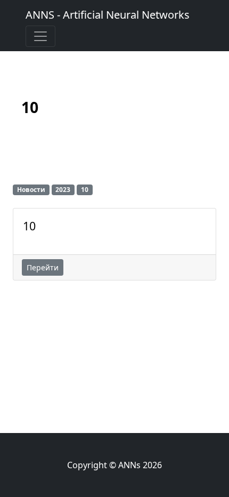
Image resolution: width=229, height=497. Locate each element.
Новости (31, 189)
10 (29, 226)
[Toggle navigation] (40, 36)
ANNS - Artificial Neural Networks (108, 14)
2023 (62, 189)
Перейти (43, 267)
